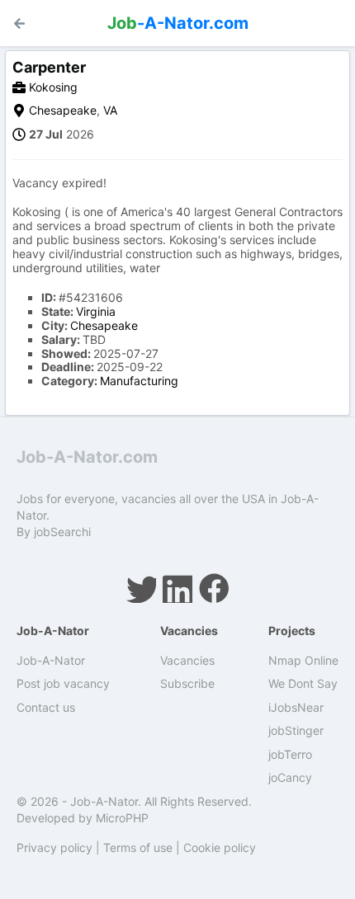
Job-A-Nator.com (87, 457)
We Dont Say (303, 683)
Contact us (46, 707)
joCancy (290, 777)
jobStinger (296, 730)
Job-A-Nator (51, 660)
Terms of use (138, 847)
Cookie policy (219, 847)
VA (110, 110)
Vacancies (187, 660)
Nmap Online (303, 660)
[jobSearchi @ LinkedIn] (177, 588)
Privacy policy (54, 847)
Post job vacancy (63, 683)
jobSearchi (62, 532)
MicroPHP (122, 818)
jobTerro (290, 754)
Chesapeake (63, 110)
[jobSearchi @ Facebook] (214, 588)
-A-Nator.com (177, 23)
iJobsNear (296, 707)
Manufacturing (139, 381)
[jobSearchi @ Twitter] (141, 588)
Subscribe (187, 683)
